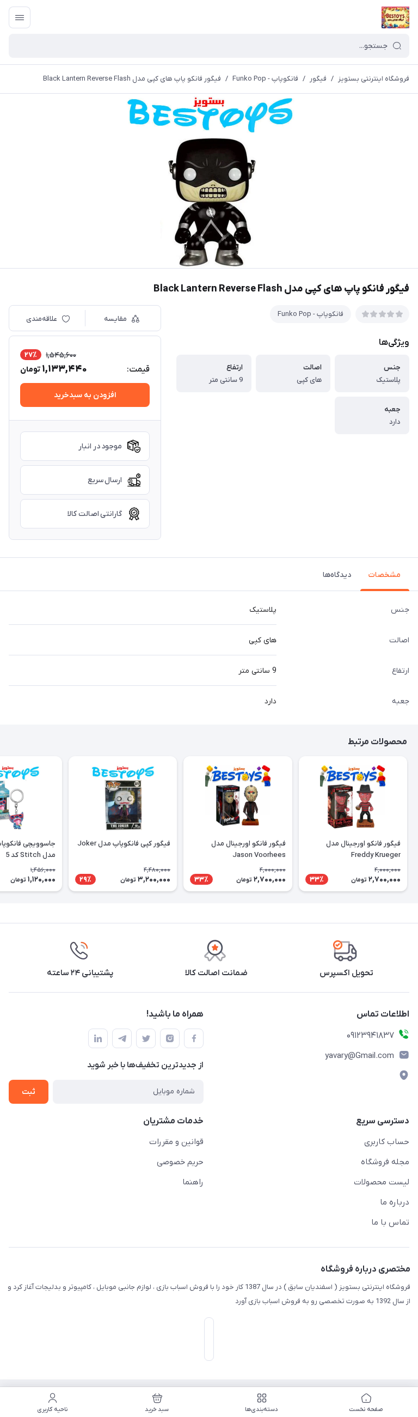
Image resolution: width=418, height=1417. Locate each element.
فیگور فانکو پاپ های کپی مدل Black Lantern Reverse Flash (132, 78)
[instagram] (170, 1038)
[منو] (19, 17)
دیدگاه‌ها (337, 575)
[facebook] (194, 1038)
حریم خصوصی (180, 1162)
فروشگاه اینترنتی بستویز (373, 78)
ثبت (28, 1092)
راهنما (193, 1182)
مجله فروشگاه (385, 1162)
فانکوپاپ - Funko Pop (265, 78)
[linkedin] (98, 1038)
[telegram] (122, 1038)
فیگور (318, 78)
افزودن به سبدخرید (85, 395)
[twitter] (146, 1038)
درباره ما (394, 1202)
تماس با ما (390, 1222)
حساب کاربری (386, 1141)
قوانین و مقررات (176, 1141)
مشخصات (384, 575)
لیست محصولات (381, 1182)
